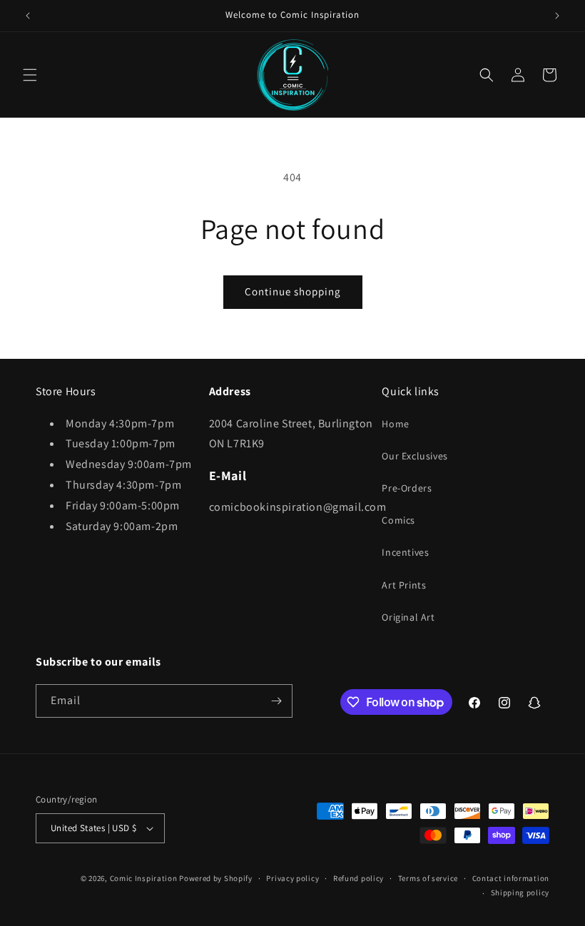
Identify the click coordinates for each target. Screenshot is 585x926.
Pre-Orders (407, 488)
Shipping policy (520, 892)
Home (395, 423)
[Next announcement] (557, 15)
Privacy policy (292, 878)
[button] (30, 75)
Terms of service (428, 878)
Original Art (408, 617)
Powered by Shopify (216, 878)
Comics (398, 520)
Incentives (405, 552)
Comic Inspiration (144, 878)
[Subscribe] (276, 701)
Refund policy (358, 878)
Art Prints (404, 585)
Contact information (510, 878)
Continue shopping (293, 291)
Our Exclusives (414, 455)
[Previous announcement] (28, 15)
